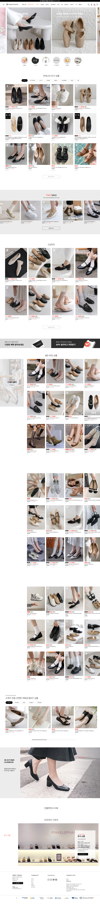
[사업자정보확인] (77, 885)
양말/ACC (72, 4)
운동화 (58, 4)
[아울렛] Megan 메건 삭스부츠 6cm (90, 221)
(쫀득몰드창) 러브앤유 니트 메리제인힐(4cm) (83, 108)
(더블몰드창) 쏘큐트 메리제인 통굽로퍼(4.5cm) (73, 678)
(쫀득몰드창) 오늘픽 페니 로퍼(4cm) (52, 613)
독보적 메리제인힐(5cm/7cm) (32, 500)
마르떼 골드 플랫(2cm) (69, 646)
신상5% (37, 4)
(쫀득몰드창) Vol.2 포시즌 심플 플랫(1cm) (36, 137)
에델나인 (80, 4)
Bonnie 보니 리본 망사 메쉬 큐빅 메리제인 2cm (54, 500)
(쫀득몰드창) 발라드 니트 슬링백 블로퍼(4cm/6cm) (38, 108)
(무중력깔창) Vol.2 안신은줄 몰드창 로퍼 (59, 137)
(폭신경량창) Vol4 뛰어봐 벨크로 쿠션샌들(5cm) (37, 730)
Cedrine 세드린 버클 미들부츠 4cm (52, 450)
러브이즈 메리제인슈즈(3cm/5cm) (81, 280)
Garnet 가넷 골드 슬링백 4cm (51, 564)
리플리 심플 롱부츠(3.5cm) (32, 450)
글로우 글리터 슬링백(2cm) (57, 317)
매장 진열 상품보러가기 (83, 854)
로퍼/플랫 (42, 4)
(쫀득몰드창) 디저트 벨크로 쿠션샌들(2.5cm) (82, 167)
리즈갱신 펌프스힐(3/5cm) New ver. (52, 417)
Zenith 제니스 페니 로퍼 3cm (89, 450)
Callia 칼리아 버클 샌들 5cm (26, 221)
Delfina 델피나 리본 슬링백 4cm (32, 564)
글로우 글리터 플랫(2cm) (33, 167)
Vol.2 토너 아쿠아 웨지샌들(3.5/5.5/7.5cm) (59, 167)
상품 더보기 (51, 228)
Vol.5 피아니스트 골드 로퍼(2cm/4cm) (12, 317)
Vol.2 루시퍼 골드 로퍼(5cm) (89, 678)
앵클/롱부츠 (66, 4)
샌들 (62, 4)
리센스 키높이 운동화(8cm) (56, 108)
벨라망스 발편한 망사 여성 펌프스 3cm (6, 221)
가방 (76, 4)
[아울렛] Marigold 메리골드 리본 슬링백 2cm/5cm (72, 221)
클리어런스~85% (31, 4)
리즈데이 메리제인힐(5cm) (31, 532)
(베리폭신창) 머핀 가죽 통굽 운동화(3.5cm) (49, 221)
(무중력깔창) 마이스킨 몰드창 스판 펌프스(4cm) (13, 108)
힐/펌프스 (47, 4)
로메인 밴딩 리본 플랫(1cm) (51, 646)
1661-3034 (17, 875)
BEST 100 (24, 4)
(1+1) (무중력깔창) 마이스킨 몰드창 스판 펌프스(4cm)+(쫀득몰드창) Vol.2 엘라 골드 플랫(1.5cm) (85, 138)
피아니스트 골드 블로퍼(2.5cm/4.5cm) (82, 317)
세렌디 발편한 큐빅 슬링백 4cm (10, 167)
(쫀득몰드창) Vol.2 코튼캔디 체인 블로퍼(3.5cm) (60, 730)
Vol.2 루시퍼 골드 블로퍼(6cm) (34, 317)
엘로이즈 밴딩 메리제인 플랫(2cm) (52, 532)
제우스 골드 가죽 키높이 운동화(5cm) (71, 417)
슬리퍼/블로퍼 (53, 4)
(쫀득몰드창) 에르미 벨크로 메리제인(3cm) (91, 646)
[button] (26, 772)
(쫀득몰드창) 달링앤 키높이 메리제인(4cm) (34, 646)
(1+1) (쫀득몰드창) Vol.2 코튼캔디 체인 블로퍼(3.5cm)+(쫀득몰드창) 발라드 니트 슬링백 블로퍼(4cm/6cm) (16, 138)
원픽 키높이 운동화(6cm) (31, 678)
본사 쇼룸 (7, 835)
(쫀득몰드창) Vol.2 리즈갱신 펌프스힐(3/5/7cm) (73, 500)
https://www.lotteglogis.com (16, 888)
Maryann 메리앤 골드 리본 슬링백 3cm (72, 564)
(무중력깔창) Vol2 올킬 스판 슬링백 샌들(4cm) (83, 730)
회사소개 (67, 878)
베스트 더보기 (51, 176)
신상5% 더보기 (51, 327)
